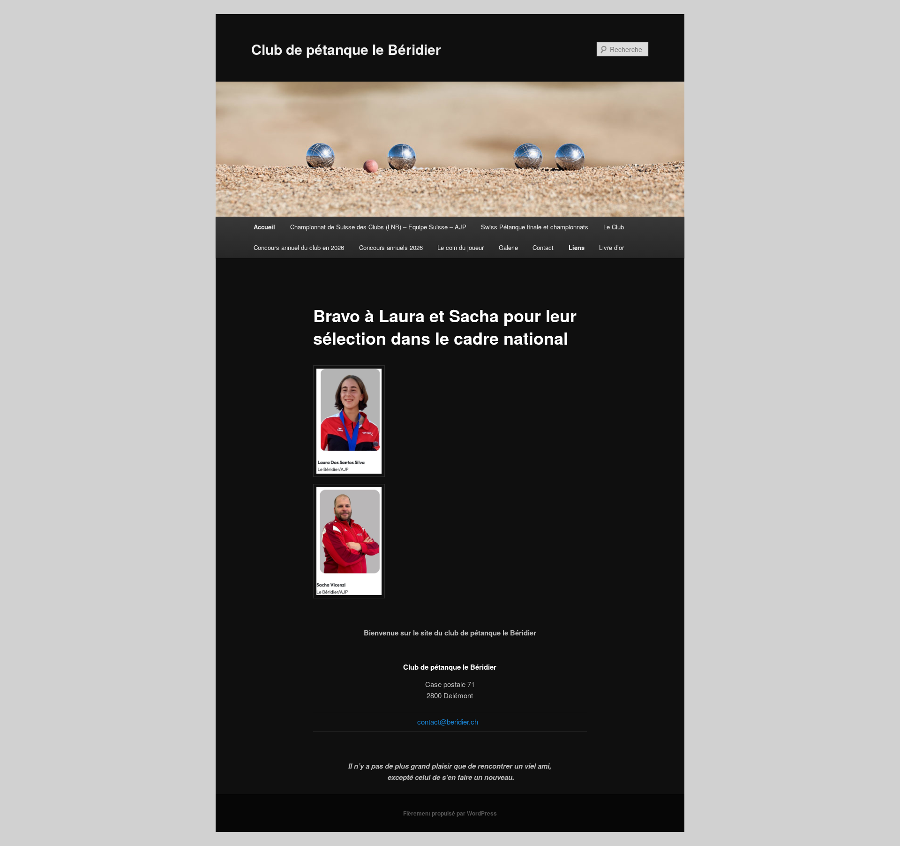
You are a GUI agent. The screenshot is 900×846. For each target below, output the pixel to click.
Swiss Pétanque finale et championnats (534, 226)
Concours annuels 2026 (391, 247)
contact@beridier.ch (447, 721)
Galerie (508, 247)
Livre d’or (611, 247)
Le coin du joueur (460, 247)
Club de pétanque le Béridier (346, 49)
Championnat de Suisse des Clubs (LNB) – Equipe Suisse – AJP (378, 226)
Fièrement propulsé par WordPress (450, 813)
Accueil (264, 226)
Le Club (613, 226)
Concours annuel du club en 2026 (299, 247)
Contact (543, 247)
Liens (577, 247)
